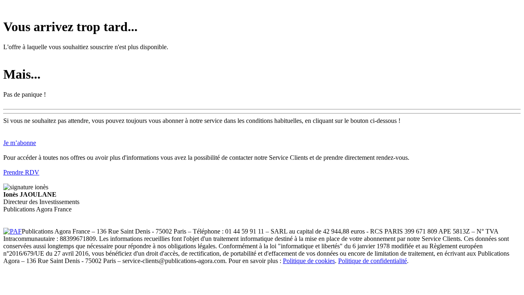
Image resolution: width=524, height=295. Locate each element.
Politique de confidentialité (372, 260)
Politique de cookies (309, 260)
